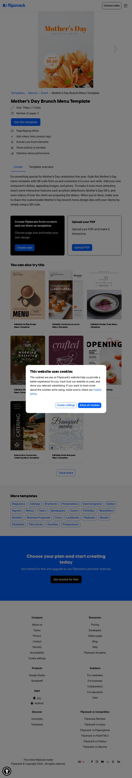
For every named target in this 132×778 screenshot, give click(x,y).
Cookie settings (66, 405)
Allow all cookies (89, 405)
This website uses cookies (51, 371)
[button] (6, 771)
